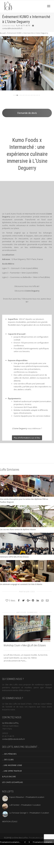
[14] (34, 95)
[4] (18, 95)
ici (38, 286)
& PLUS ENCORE (9, 776)
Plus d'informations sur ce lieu (27, 437)
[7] (23, 95)
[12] (31, 95)
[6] (21, 95)
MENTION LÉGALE (9, 821)
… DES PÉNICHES (9, 754)
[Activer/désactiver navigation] (49, 6)
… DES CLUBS (8, 759)
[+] (27, 63)
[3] (17, 95)
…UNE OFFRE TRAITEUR (12, 771)
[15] (36, 95)
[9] (26, 95)
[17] (39, 95)
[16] (37, 95)
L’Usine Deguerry (32, 290)
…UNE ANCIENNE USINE (12, 765)
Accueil (3, 33)
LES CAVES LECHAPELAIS (12, 782)
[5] (20, 95)
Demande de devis (27, 113)
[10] (28, 95)
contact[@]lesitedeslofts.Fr (13, 739)
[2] (15, 95)
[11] (29, 95)
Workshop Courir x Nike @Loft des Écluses (25, 645)
